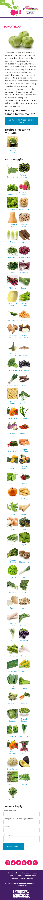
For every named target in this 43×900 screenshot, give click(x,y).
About (17, 873)
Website (6, 827)
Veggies (35, 20)
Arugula (24, 784)
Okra (13, 545)
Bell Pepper (13, 418)
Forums (34, 873)
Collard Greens (13, 687)
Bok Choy (24, 736)
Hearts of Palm (12, 624)
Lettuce (13, 577)
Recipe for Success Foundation (23, 883)
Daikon (24, 656)
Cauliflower (12, 704)
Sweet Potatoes (24, 450)
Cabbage (12, 721)
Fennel (12, 641)
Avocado (24, 769)
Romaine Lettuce (24, 304)
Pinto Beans (24, 355)
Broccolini (13, 370)
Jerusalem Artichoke (12, 337)
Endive (12, 242)
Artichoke (13, 800)
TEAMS (22, 878)
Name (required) (9, 811)
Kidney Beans (24, 257)
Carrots (24, 704)
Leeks (24, 577)
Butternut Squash (13, 226)
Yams (24, 242)
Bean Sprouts (12, 769)
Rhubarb (12, 288)
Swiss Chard (12, 451)
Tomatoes (24, 434)
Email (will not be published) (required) (18, 819)
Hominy (24, 608)
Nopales (24, 545)
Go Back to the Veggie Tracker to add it (21, 121)
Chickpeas (24, 321)
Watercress (12, 194)
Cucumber (12, 671)
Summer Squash (12, 467)
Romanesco (13, 210)
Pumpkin (12, 499)
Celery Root (24, 210)
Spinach (12, 484)
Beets (24, 754)
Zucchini (24, 288)
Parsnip (24, 514)
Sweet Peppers (12, 753)
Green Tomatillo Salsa (12, 151)
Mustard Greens (12, 561)
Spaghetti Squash (13, 304)
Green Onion (12, 386)
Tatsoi (12, 273)
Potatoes (24, 499)
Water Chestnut (24, 337)
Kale (24, 593)
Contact (25, 873)
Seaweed (24, 418)
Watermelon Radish (24, 193)
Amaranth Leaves (24, 176)
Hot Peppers (12, 321)
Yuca (24, 386)
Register (18, 876)
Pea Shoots (12, 257)
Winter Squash (24, 467)
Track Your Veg (30, 876)
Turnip (12, 434)
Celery (24, 688)
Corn (24, 671)
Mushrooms (24, 562)
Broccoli (12, 736)
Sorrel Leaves (12, 177)
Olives (24, 529)
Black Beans (24, 370)
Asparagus (12, 784)
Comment (7, 835)
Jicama (12, 608)
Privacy (30, 878)
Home (10, 873)
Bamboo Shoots (12, 354)
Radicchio (24, 273)
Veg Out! (29, 20)
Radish (24, 484)
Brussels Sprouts (24, 720)
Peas (13, 514)
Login (11, 876)
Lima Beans (24, 403)
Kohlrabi (12, 593)
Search (15, 878)
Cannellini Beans (13, 402)
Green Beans (24, 625)
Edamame (12, 656)
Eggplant (24, 641)
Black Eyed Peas (24, 226)
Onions (13, 529)
